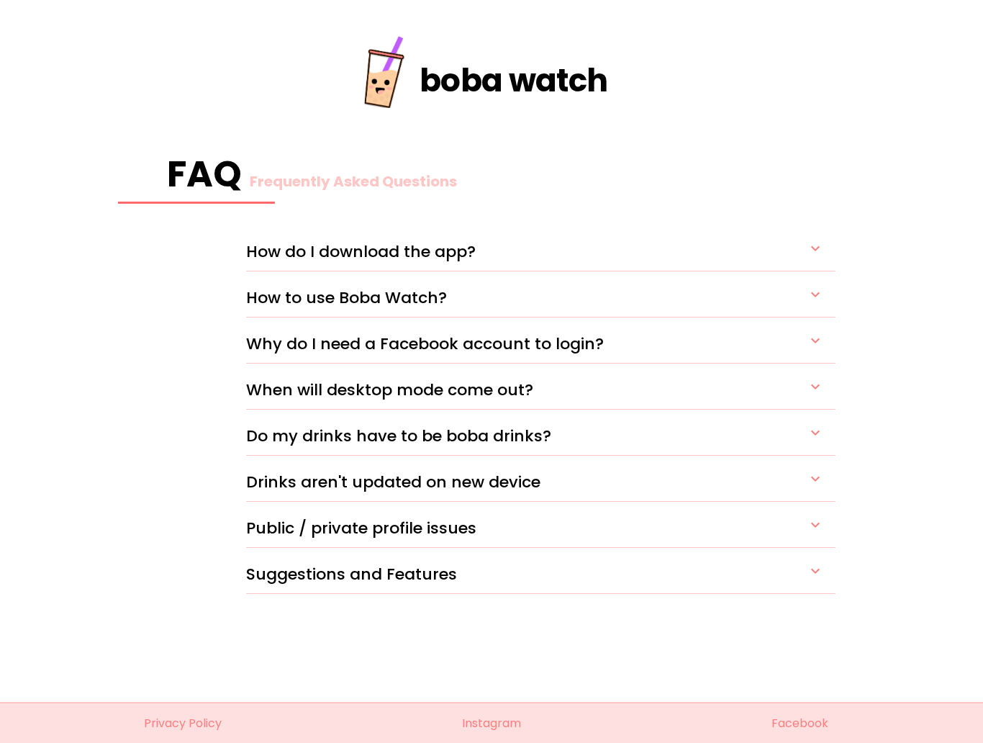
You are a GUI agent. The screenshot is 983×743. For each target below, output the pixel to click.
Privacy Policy (183, 723)
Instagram (491, 723)
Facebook (799, 723)
